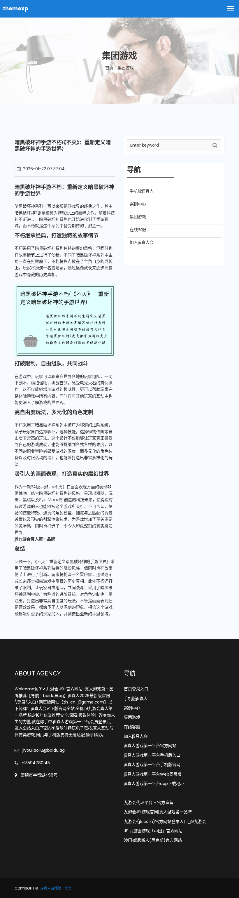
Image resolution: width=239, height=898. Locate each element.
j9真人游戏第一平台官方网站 (150, 745)
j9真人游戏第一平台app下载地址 (154, 783)
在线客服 (132, 727)
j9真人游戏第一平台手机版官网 (152, 764)
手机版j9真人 (136, 698)
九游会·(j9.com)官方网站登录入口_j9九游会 (165, 821)
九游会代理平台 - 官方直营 (148, 802)
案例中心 (132, 708)
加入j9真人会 (136, 736)
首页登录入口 (136, 689)
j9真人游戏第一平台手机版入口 (152, 755)
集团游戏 (132, 717)
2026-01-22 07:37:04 (44, 169)
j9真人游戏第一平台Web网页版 (153, 774)
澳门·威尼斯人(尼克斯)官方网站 (153, 840)
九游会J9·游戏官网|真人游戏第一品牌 (158, 812)
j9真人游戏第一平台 (55, 888)
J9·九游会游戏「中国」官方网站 (153, 831)
